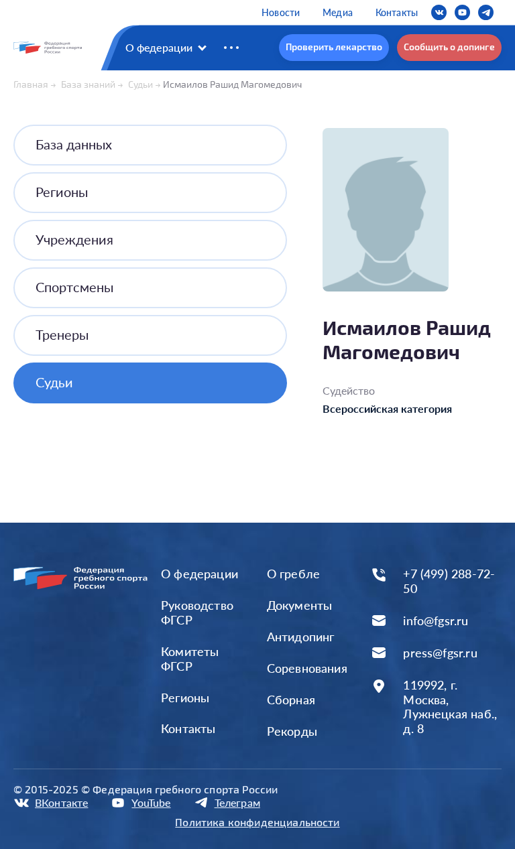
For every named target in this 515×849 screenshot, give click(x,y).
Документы (300, 605)
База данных (74, 144)
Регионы (62, 192)
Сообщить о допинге (449, 46)
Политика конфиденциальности (257, 821)
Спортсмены (74, 287)
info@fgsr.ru (435, 621)
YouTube (150, 802)
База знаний (88, 84)
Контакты (397, 12)
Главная (30, 84)
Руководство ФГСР (197, 612)
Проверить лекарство (334, 46)
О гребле (293, 573)
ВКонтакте (61, 802)
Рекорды (292, 731)
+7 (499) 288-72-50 (449, 581)
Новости (281, 12)
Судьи (140, 84)
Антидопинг (301, 636)
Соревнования (307, 668)
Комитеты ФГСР (190, 658)
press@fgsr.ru (440, 653)
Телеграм (237, 802)
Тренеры (62, 334)
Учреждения (74, 239)
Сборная (291, 699)
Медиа (338, 12)
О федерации (159, 47)
